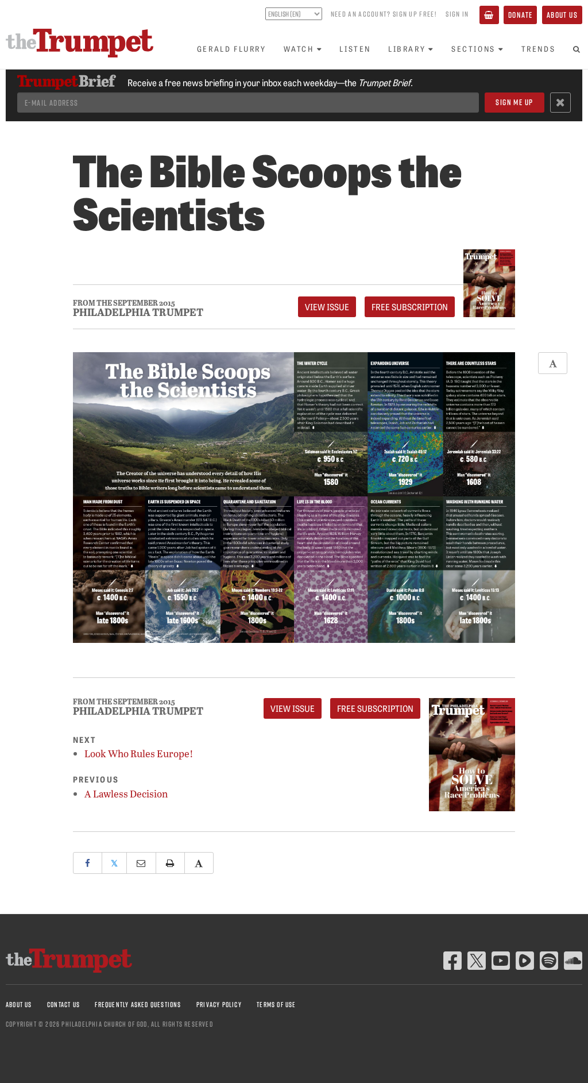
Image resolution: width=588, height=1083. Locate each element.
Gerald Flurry (231, 48)
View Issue (327, 307)
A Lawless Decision (126, 793)
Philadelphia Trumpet (138, 312)
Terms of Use (276, 1004)
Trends (538, 48)
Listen (355, 48)
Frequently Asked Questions (138, 1004)
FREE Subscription (410, 307)
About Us (562, 14)
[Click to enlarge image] (294, 497)
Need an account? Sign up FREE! (383, 14)
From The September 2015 (124, 303)
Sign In (457, 14)
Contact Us (63, 1004)
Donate (520, 14)
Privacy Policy (219, 1004)
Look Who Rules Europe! (139, 753)
